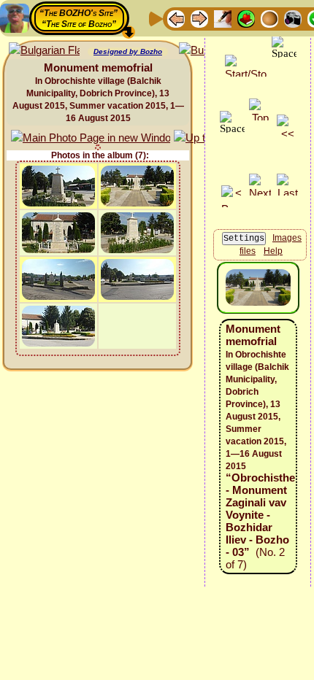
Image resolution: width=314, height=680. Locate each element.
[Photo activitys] (293, 18)
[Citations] (246, 18)
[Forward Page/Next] (199, 18)
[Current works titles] (269, 18)
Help (273, 251)
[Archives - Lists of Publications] (222, 18)
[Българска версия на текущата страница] (44, 51)
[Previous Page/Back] (176, 18)
